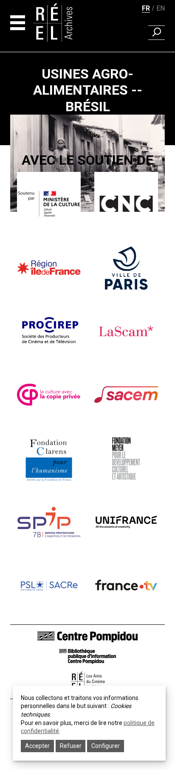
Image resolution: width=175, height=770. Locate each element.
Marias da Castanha (88, 234)
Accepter (37, 745)
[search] (156, 32)
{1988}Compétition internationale (87, 222)
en (160, 8)
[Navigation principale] (17, 22)
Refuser (71, 745)
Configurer (105, 745)
